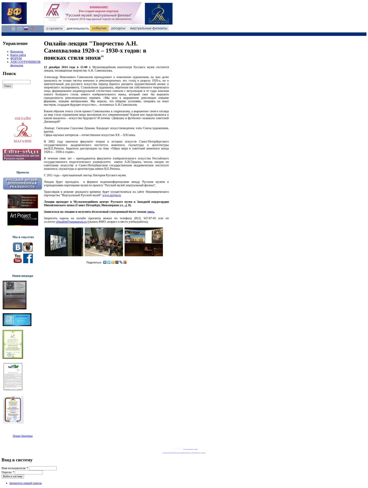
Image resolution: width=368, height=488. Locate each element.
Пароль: (8, 472)
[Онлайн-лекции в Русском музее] (22, 159)
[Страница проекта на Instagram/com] (28, 251)
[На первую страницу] (13, 30)
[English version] (32, 30)
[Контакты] (19, 30)
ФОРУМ (16, 58)
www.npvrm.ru (111, 195)
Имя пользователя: (15, 468)
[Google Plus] (125, 262)
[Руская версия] (26, 30)
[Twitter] (109, 262)
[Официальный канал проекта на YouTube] (17, 262)
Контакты (16, 51)
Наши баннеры (23, 436)
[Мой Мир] (117, 262)
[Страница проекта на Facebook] (28, 262)
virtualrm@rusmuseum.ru (71, 221)
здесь (150, 211)
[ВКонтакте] (105, 262)
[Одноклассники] (113, 262)
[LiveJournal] (121, 262)
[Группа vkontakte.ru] (17, 251)
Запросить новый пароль (25, 483)
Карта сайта (18, 55)
